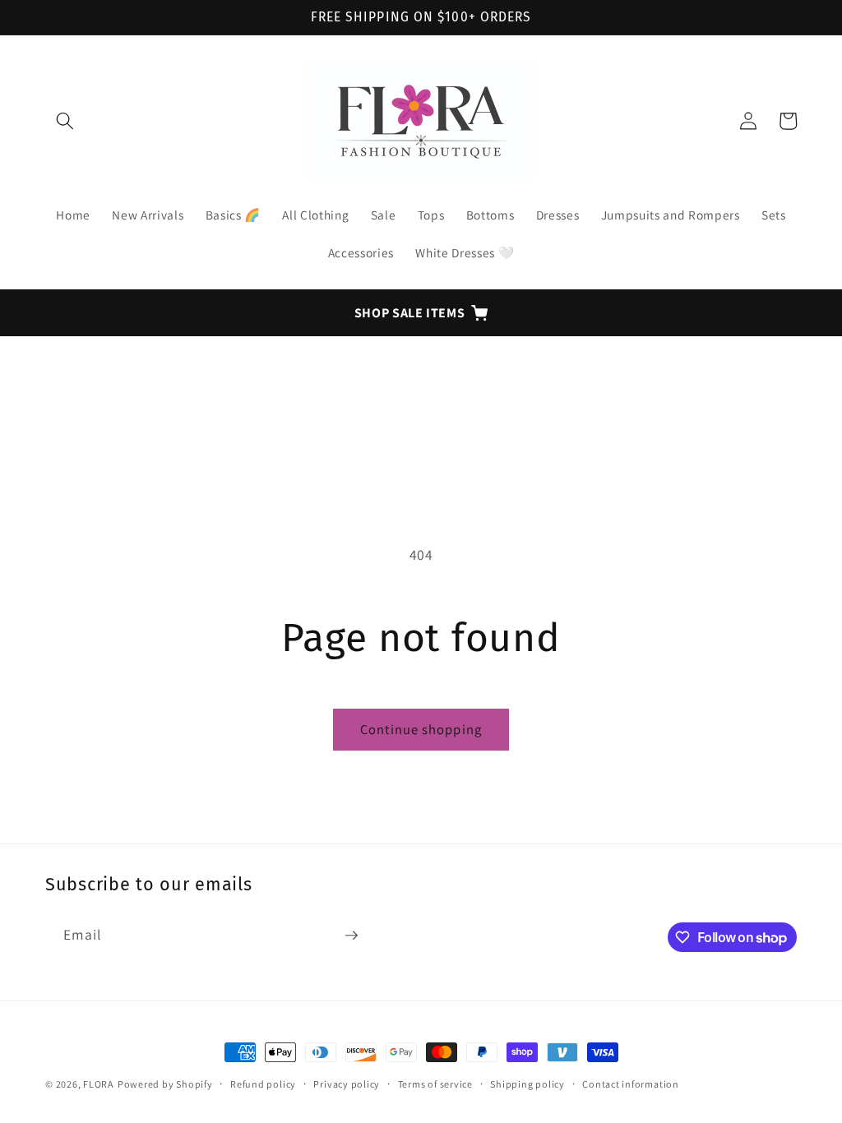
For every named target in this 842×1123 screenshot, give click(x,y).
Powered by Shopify (165, 1084)
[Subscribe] (351, 935)
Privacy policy (346, 1084)
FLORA (98, 1084)
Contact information (630, 1084)
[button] (65, 121)
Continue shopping (421, 729)
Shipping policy (527, 1084)
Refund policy (263, 1084)
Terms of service (435, 1084)
